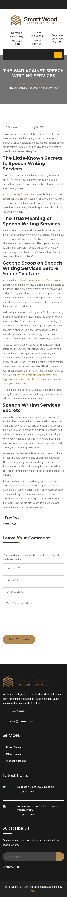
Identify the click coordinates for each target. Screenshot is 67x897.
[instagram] (41, 868)
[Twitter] (31, 868)
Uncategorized (37, 83)
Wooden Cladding (16, 760)
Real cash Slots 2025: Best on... (36, 786)
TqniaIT (33, 891)
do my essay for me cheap (21, 194)
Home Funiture (14, 747)
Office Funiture (14, 754)
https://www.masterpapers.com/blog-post (35, 280)
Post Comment (19, 639)
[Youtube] (36, 868)
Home (21, 83)
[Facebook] (26, 868)
